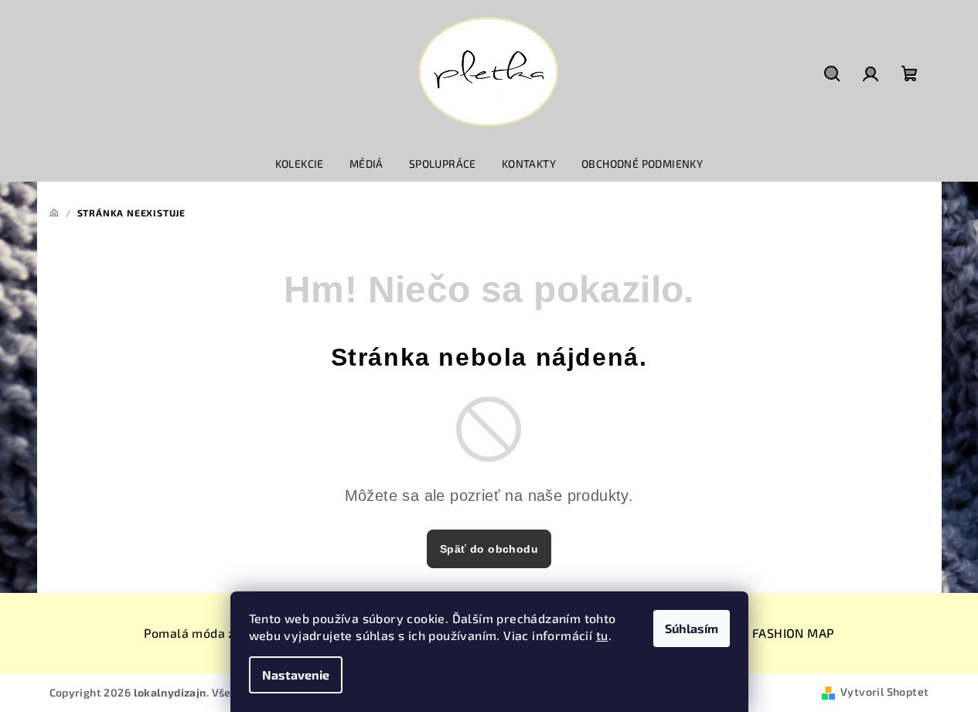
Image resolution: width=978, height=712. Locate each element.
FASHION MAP (793, 632)
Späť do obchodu (489, 549)
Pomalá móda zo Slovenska (225, 632)
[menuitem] (299, 164)
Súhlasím (691, 628)
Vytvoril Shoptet (884, 691)
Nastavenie (295, 674)
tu (602, 635)
